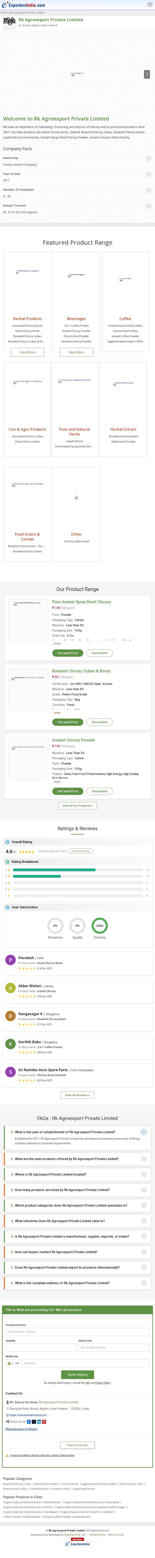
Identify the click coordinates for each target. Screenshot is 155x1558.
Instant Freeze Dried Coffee (125, 325)
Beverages (76, 318)
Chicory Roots (70, 1484)
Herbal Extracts (40, 1488)
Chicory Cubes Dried (76, 541)
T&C (87, 1382)
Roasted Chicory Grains (27, 551)
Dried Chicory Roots (28, 331)
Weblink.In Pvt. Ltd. (75, 1534)
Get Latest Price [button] (68, 653)
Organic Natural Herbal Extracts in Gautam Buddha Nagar (90, 1507)
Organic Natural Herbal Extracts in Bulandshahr (32, 1502)
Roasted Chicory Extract (123, 436)
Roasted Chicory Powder (76, 341)
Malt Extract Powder (123, 441)
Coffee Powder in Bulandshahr (22, 1517)
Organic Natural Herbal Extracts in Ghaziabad (91, 1502)
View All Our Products (76, 805)
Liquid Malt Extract (84, 1488)
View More (27, 352)
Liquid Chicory (74, 441)
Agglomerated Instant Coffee (125, 341)
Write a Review (80, 851)
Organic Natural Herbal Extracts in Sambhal (86, 1512)
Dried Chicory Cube (131, 1484)
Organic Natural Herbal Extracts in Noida (27, 1507)
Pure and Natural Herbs (74, 431)
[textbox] (114, 1348)
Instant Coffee (61, 1488)
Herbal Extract (123, 429)
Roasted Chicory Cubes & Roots (27, 341)
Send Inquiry (77, 1375)
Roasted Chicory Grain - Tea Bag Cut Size (33, 546)
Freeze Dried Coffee (125, 331)
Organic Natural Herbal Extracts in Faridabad (30, 1512)
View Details (100, 653)
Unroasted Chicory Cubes (27, 436)
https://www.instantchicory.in (28, 1415)
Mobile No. (12, 1356)
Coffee (125, 318)
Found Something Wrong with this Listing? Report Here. (42, 1455)
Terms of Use (115, 1534)
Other (76, 534)
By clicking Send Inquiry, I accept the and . (77, 1382)
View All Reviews (76, 1095)
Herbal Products (27, 318)
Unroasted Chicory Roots (27, 325)
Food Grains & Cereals (27, 536)
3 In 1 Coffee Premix (76, 325)
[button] (29, 1422)
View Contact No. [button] (77, 1445)
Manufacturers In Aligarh (21, 1429)
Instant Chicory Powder (76, 331)
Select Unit (85, 1340)
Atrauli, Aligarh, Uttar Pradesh (39, 25)
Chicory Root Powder (76, 336)
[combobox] (13, 1363)
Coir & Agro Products (27, 429)
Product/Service (16, 1324)
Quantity (10, 1340)
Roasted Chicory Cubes (27, 336)
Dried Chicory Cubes (27, 441)
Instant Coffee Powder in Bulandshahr (67, 1517)
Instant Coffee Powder (125, 336)
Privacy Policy (102, 1382)
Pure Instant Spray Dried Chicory (75, 446)
